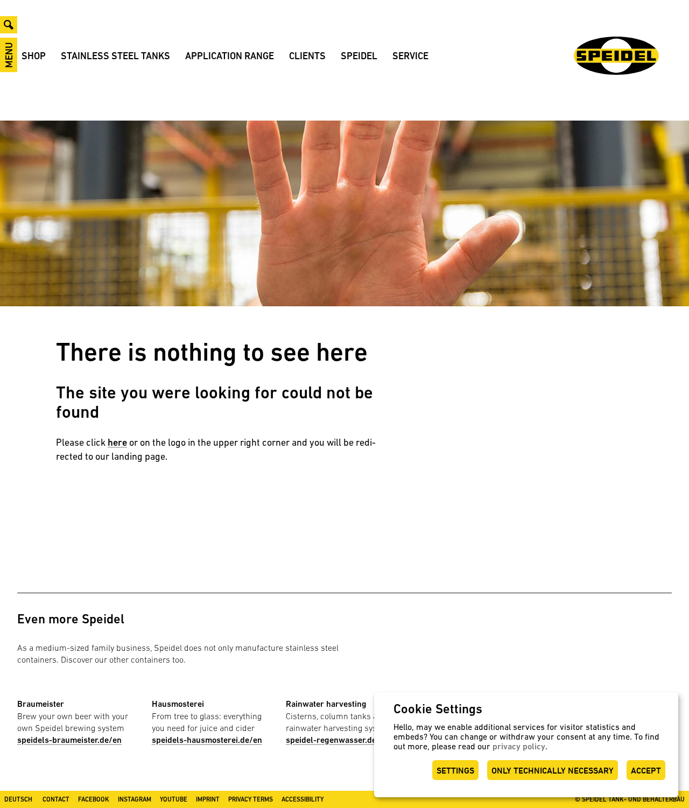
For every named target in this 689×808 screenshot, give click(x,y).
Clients (307, 55)
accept (646, 770)
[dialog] (526, 744)
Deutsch (18, 799)
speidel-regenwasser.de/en (337, 740)
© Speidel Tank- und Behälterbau (630, 799)
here (117, 442)
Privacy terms (250, 799)
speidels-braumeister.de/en (69, 740)
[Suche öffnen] (8, 24)
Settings (455, 770)
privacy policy (519, 746)
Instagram (134, 799)
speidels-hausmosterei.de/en (207, 740)
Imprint (208, 799)
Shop (34, 55)
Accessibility (303, 799)
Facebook (93, 799)
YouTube (173, 799)
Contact (56, 799)
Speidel (359, 55)
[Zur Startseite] (616, 56)
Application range (229, 55)
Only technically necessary (552, 770)
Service (410, 55)
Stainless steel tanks (115, 55)
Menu (9, 55)
